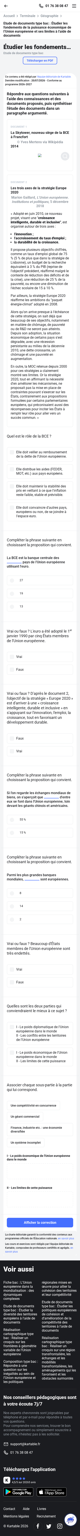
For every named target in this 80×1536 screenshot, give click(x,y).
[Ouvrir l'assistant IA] (71, 1520)
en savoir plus (66, 1238)
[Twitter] (48, 1526)
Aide (26, 1509)
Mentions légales (16, 1516)
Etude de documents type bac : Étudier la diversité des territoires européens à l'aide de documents (20, 1314)
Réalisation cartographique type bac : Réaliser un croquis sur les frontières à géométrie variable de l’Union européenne (19, 1342)
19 (21, 593)
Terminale (27, 16)
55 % (23, 819)
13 (21, 606)
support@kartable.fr (25, 1444)
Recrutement (46, 1516)
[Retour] (7, 6)
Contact (9, 1509)
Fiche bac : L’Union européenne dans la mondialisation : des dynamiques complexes (18, 1290)
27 (21, 580)
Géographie (49, 16)
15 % (23, 832)
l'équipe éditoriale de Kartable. (54, 76)
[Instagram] (59, 1526)
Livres (41, 1509)
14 (21, 906)
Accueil (9, 16)
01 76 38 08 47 (56, 6)
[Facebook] (37, 1526)
